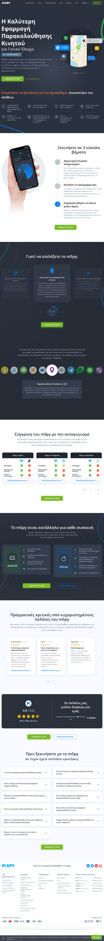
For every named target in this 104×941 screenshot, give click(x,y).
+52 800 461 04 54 (97, 888)
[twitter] (92, 865)
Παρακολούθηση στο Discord (8, 891)
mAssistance (24, 905)
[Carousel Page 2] (50, 681)
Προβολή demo (34, 79)
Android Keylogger (7, 883)
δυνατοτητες (30, 3)
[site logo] (6, 3)
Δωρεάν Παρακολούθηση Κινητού (25, 895)
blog (61, 3)
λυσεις (40, 3)
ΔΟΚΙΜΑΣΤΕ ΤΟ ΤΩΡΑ (97, 3)
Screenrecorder (6, 880)
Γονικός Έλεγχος (25, 885)
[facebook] (88, 865)
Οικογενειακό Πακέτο (27, 900)
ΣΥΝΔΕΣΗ (68, 3)
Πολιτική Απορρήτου (63, 883)
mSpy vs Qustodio (86, 455)
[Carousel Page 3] (53, 681)
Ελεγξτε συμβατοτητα (67, 586)
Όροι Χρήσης (61, 878)
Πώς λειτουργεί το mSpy (27, 908)
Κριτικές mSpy (24, 911)
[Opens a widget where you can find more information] (96, 937)
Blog (40, 886)
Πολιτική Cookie (62, 890)
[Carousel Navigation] (52, 312)
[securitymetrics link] (89, 921)
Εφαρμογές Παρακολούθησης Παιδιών (25, 889)
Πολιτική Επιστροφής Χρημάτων (63, 887)
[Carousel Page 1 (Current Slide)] (48, 681)
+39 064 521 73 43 (97, 891)
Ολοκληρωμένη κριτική (17, 480)
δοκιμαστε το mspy (65, 227)
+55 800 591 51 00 (97, 880)
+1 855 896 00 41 (97, 878)
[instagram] (100, 865)
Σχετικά (41, 878)
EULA (58, 880)
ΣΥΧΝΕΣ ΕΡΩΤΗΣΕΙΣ (50, 3)
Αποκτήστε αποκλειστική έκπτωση (14, 283)
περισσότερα (84, 929)
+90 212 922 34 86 (97, 886)
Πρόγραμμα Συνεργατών (46, 880)
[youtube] (96, 865)
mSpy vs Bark (17, 455)
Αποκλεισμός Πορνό (8, 888)
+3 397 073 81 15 (97, 883)
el (86, 3)
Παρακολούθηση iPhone (27, 882)
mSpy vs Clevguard (52, 455)
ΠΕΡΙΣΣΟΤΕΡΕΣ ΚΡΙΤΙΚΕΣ (65, 737)
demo (76, 3)
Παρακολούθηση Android (25, 879)
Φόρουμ (41, 888)
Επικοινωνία (42, 883)
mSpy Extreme (24, 903)
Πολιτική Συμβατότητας (64, 893)
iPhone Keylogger (7, 885)
